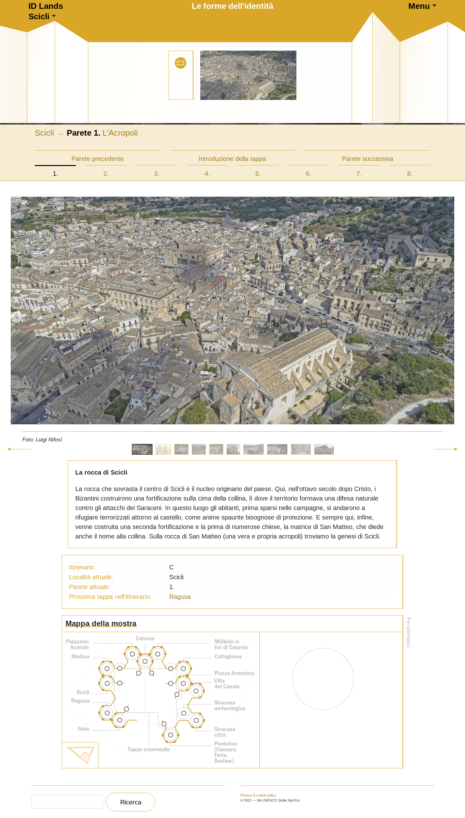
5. (258, 173)
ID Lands (45, 6)
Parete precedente (97, 158)
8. (409, 173)
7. (359, 173)
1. (55, 173)
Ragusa (180, 596)
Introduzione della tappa (232, 158)
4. (207, 173)
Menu (419, 6)
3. (156, 173)
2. (106, 173)
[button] (35, 320)
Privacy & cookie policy (258, 795)
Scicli (38, 16)
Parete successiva (367, 158)
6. (308, 173)
